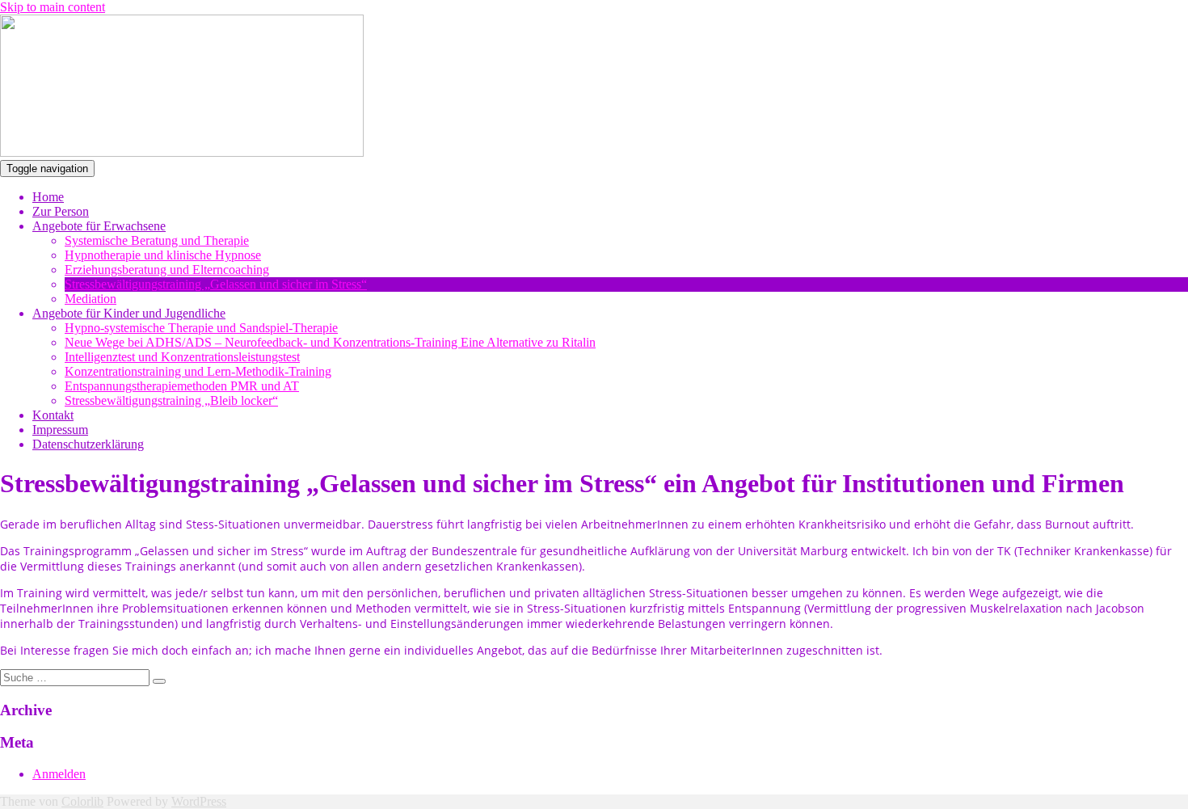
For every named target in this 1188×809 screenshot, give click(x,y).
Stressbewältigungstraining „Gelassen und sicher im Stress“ (216, 284)
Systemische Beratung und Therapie (157, 240)
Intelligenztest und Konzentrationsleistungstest (182, 357)
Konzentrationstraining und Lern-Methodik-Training (198, 371)
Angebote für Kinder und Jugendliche (128, 313)
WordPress (198, 801)
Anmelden (59, 774)
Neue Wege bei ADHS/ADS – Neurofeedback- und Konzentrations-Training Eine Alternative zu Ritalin (330, 342)
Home (48, 197)
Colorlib (82, 801)
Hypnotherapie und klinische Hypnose (163, 255)
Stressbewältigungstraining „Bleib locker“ (171, 400)
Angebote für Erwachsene (99, 226)
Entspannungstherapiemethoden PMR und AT (182, 386)
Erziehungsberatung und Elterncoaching (167, 269)
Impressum (60, 429)
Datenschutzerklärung (88, 444)
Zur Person (60, 211)
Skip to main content (52, 7)
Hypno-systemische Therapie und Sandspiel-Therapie (201, 328)
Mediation (90, 298)
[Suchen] (159, 681)
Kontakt (53, 415)
